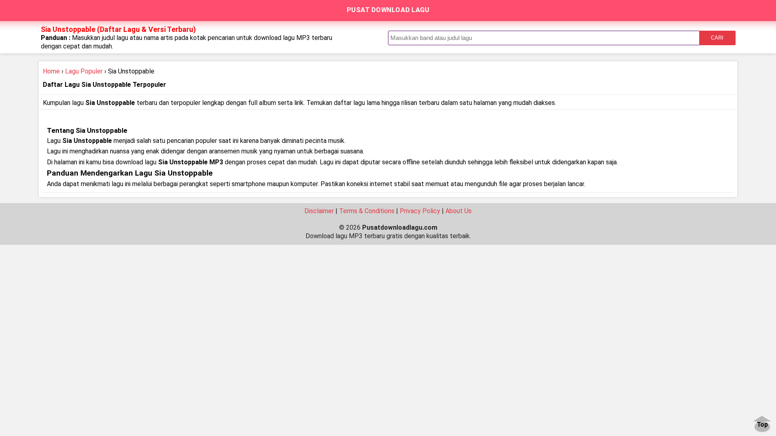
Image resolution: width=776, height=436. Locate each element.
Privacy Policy (420, 211)
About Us (458, 211)
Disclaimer (319, 211)
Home (51, 71)
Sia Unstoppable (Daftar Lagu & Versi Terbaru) (118, 29)
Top (762, 424)
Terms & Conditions (366, 211)
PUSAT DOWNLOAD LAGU (388, 10)
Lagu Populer (84, 71)
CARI (717, 38)
